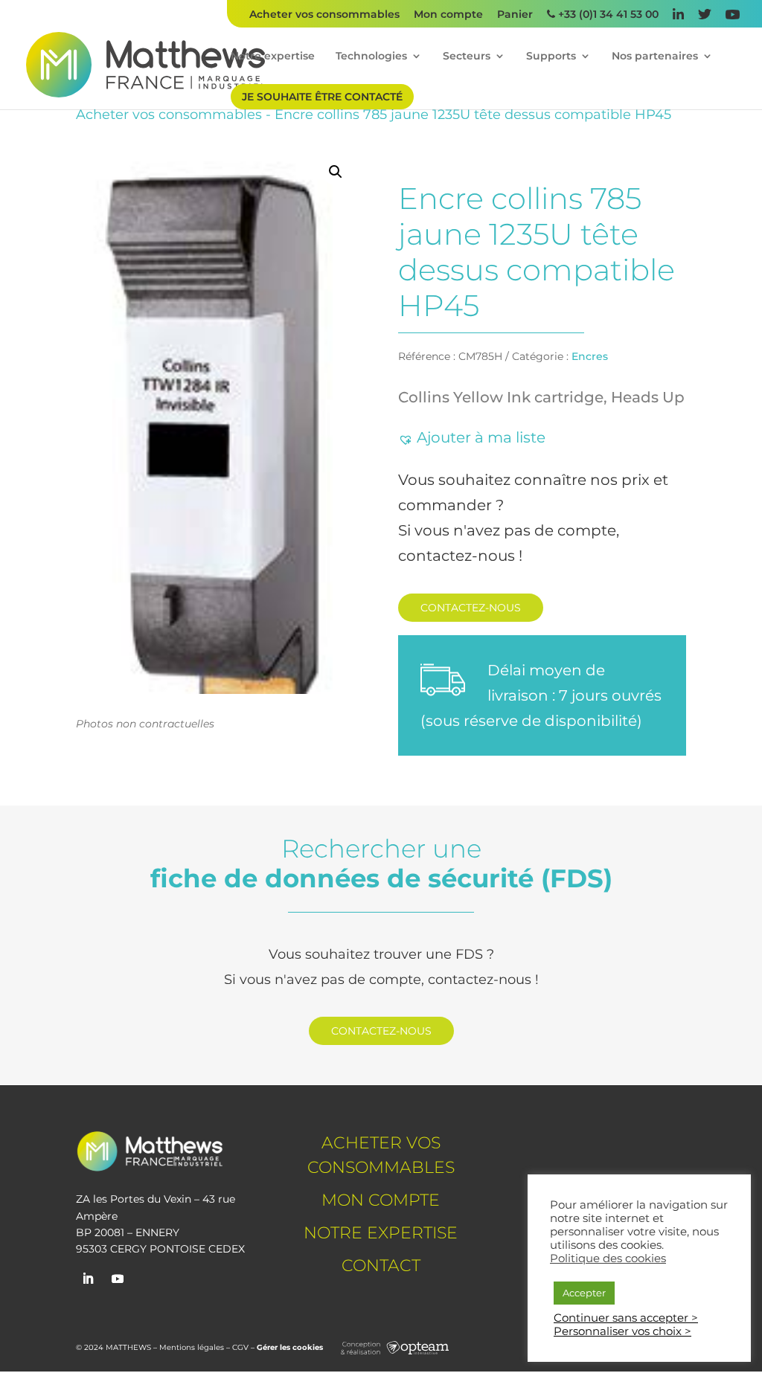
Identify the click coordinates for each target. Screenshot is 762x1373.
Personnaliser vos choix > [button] (622, 1331)
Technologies (371, 56)
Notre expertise (273, 56)
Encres (590, 356)
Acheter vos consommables (324, 15)
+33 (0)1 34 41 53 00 (607, 15)
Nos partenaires (655, 56)
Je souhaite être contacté (322, 96)
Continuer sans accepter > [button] (626, 1318)
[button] (335, 171)
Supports (551, 56)
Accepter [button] (584, 1293)
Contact (381, 1265)
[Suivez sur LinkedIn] (88, 1278)
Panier (515, 15)
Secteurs (466, 56)
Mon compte (448, 15)
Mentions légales (191, 1347)
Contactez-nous (470, 607)
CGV (240, 1347)
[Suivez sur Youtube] (117, 1278)
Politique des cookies (608, 1258)
